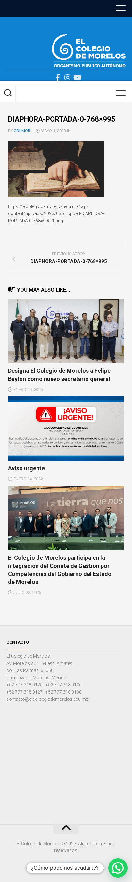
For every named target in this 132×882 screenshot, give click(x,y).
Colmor (22, 130)
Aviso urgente (26, 468)
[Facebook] (57, 77)
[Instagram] (67, 77)
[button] (118, 868)
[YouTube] (76, 77)
